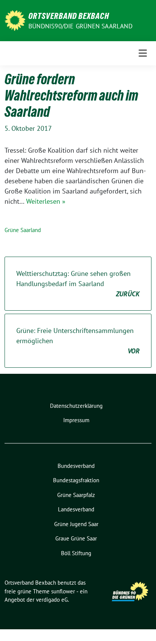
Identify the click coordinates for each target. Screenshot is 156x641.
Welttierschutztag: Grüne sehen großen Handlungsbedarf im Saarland (78, 283)
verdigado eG (52, 599)
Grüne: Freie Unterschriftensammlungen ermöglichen (78, 340)
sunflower (63, 591)
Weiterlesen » (46, 201)
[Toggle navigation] (142, 53)
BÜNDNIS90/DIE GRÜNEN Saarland (80, 26)
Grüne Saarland (23, 230)
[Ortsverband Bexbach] (15, 19)
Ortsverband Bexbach (68, 16)
